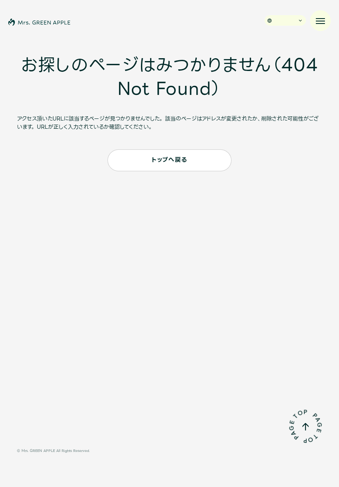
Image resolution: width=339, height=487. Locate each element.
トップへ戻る (169, 160)
